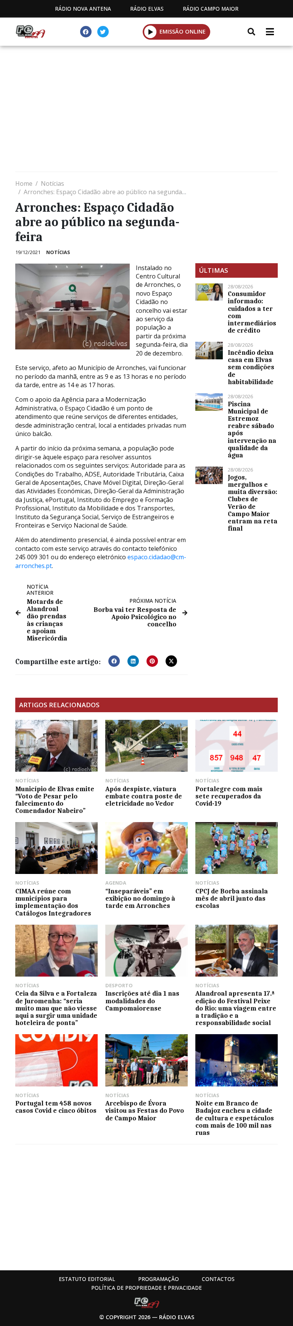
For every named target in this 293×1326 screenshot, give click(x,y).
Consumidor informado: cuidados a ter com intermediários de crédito (252, 312)
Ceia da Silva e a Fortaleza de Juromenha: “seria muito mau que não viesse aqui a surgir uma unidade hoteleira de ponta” (56, 1008)
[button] (150, 31)
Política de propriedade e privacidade (146, 1287)
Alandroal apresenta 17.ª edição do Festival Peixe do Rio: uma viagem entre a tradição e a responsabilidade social (235, 1008)
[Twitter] (103, 31)
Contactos (218, 1279)
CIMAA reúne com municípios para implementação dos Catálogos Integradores (53, 902)
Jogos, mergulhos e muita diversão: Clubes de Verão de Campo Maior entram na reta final (252, 502)
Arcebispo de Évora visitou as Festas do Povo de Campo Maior (144, 1110)
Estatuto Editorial (87, 1279)
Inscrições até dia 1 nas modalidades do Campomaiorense (142, 1001)
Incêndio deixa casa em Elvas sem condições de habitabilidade (251, 367)
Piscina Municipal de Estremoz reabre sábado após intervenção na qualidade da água (252, 429)
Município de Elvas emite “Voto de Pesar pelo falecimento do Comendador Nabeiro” (54, 800)
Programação (158, 1279)
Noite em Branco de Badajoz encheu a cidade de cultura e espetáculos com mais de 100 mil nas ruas (234, 1117)
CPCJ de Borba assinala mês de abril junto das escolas (231, 898)
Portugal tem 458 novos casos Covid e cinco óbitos (56, 1106)
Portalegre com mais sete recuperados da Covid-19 (228, 796)
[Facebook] (86, 31)
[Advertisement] (146, 110)
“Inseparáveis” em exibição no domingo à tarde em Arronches (140, 898)
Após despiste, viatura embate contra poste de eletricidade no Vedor (143, 796)
